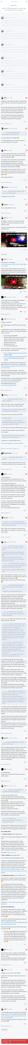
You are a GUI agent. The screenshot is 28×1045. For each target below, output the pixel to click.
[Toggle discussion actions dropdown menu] (26, 1)
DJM (4, 322)
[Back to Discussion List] (1, 1)
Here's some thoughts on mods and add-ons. (12, 443)
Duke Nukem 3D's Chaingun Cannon (10, 869)
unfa (5, 132)
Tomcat (4, 101)
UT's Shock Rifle (11, 902)
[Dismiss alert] (10, 1042)
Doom (8, 852)
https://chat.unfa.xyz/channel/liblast (10, 381)
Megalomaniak (7, 521)
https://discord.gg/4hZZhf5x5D (8, 385)
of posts (13, 1)
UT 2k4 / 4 (13, 852)
